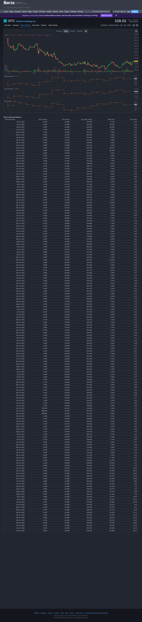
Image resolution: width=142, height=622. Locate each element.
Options (43, 25)
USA (121, 25)
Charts (24, 11)
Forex (61, 11)
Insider (49, 11)
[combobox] (23, 7)
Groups (35, 11)
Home (6, 11)
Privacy (71, 613)
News (11, 11)
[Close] (116, 15)
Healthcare (104, 25)
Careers (50, 613)
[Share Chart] (136, 31)
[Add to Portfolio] (137, 25)
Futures (55, 11)
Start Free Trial (106, 15)
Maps (30, 11)
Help (123, 11)
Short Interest (25, 25)
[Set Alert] (133, 25)
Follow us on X (79, 613)
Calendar (73, 11)
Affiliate (36, 613)
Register (135, 11)
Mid (125, 25)
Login (129, 11)
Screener (18, 11)
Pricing (80, 11)
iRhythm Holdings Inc (26, 21)
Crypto (67, 11)
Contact (56, 613)
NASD (129, 25)
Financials (35, 25)
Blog (62, 613)
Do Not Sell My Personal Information (97, 613)
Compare (16, 25)
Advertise (43, 613)
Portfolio (42, 11)
